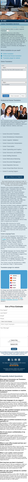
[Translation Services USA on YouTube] (16, 360)
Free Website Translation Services (11, 298)
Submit (14, 349)
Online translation (8, 53)
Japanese (22, 352)
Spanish (2, 352)
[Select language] (26, 21)
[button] (14, 321)
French (14, 352)
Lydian (4, 239)
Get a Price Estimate (14, 177)
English (26, 351)
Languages (15, 27)
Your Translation (6, 84)
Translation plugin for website (11, 58)
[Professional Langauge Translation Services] (3, 2)
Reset (23, 95)
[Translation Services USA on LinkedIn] (19, 360)
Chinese (17, 352)
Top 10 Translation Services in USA (6, 351)
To (2, 80)
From (3, 65)
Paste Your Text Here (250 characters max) (12, 69)
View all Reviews (14, 364)
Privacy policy (22, 354)
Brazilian (10, 352)
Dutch (25, 352)
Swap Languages (15, 95)
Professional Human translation (12, 56)
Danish (4, 354)
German (8, 354)
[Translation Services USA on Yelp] (12, 360)
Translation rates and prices (19, 351)
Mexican (6, 352)
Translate (6, 95)
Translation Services (6, 27)
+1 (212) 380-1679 (17, 7)
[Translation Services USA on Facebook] (9, 360)
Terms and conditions (15, 354)
